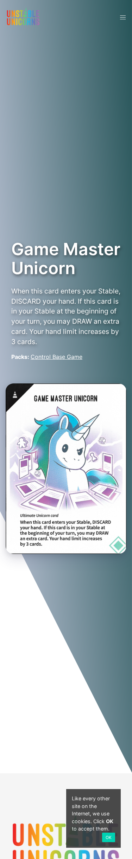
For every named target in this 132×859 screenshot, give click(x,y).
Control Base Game (56, 356)
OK (109, 837)
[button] (123, 17)
